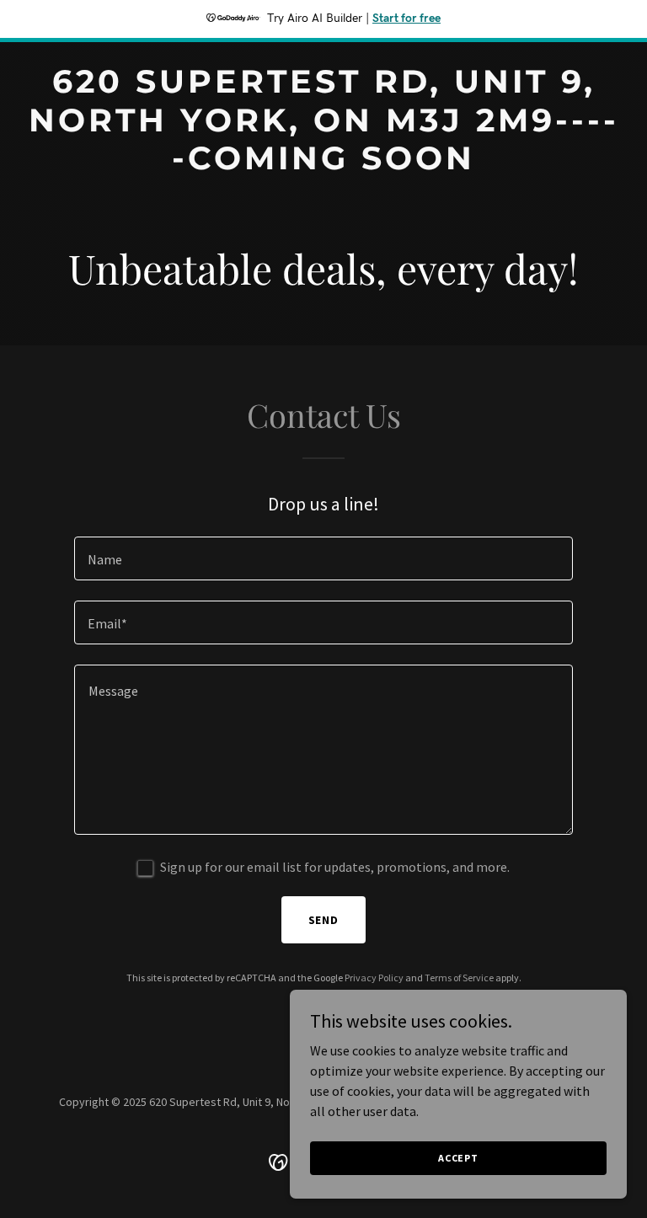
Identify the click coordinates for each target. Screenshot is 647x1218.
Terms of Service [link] (459, 977)
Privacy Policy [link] (374, 977)
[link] (323, 164)
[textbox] (323, 558)
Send (324, 919)
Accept (458, 1157)
